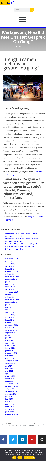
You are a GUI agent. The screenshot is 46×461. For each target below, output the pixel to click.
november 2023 (11, 294)
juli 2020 (8, 396)
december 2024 (11, 271)
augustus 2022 (11, 333)
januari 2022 (10, 350)
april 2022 (9, 343)
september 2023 (12, 299)
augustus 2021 (11, 363)
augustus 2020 (11, 394)
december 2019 (11, 414)
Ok (14, 458)
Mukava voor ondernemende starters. (20, 246)
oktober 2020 (11, 389)
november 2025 (11, 259)
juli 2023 (8, 305)
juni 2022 (9, 338)
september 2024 (12, 277)
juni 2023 (9, 307)
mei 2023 (9, 310)
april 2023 (9, 312)
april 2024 (9, 284)
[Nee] (42, 454)
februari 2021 (10, 379)
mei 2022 (9, 340)
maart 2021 (10, 376)
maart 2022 (10, 345)
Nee (20, 458)
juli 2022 (8, 335)
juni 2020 (9, 399)
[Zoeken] (32, 10)
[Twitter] (13, 439)
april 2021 (9, 373)
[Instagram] (42, 439)
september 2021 (12, 361)
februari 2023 (10, 317)
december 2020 (11, 384)
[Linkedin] (22, 439)
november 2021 (11, 356)
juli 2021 (8, 366)
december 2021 (11, 353)
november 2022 (11, 325)
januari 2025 (10, 269)
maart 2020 (10, 407)
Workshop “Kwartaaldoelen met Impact (21, 244)
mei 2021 (9, 371)
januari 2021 (10, 381)
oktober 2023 (11, 297)
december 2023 (11, 292)
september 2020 (12, 391)
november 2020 (11, 386)
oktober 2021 (10, 358)
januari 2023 (10, 320)
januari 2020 (10, 412)
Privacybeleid (29, 458)
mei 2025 (9, 261)
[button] (22, 19)
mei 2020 (9, 402)
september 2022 (12, 330)
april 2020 (9, 404)
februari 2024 (10, 289)
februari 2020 (10, 409)
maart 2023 (10, 315)
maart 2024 (10, 287)
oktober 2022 (11, 328)
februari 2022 (10, 348)
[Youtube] (32, 439)
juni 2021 (9, 368)
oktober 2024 (11, 274)
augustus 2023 (11, 302)
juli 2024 (8, 282)
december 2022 (11, 322)
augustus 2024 (11, 279)
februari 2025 (10, 266)
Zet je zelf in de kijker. (14, 249)
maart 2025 (10, 264)
